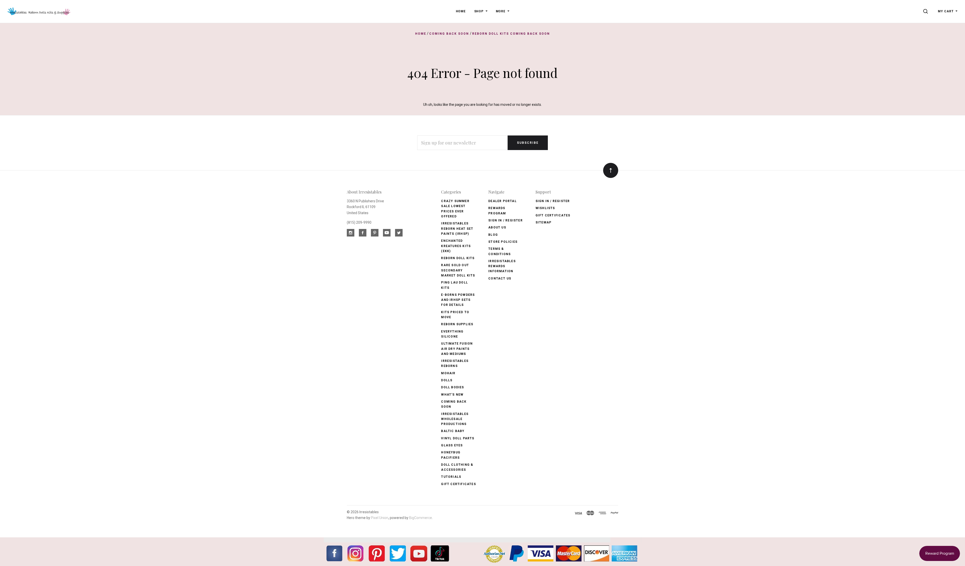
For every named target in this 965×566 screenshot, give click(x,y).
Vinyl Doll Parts (457, 438)
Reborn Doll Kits (457, 258)
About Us (497, 227)
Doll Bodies (452, 387)
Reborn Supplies (457, 324)
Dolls (446, 380)
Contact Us (499, 278)
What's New (452, 394)
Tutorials (451, 477)
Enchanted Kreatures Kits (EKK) (456, 246)
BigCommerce (420, 518)
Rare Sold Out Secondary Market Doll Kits (458, 270)
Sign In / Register (505, 220)
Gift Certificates (458, 484)
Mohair (448, 373)
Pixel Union (379, 518)
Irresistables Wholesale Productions (454, 419)
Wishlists (545, 208)
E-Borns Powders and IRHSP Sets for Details (458, 300)
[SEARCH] (926, 11)
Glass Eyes (452, 445)
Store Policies (502, 242)
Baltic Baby (452, 431)
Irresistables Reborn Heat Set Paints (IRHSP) (457, 228)
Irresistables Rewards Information (502, 266)
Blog (493, 235)
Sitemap (543, 222)
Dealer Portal (502, 201)
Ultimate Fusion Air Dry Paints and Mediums (457, 349)
